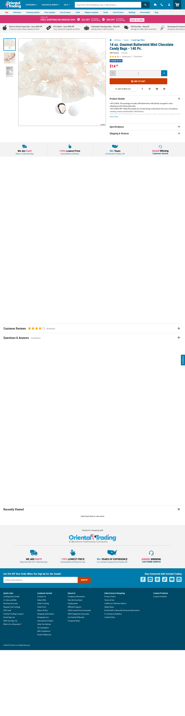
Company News (74, 621)
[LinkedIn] (150, 579)
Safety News (109, 607)
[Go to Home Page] (111, 40)
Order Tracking (43, 603)
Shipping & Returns (119, 133)
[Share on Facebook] (142, 88)
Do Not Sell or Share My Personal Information (122, 610)
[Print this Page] (164, 88)
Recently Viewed (13, 509)
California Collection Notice (115, 603)
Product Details (117, 98)
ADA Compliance (43, 631)
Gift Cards (7, 610)
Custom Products (160, 596)
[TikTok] (164, 579)
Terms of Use (109, 600)
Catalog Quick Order (11, 596)
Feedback (183, 360)
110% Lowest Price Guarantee (79, 610)
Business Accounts (10, 603)
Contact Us (41, 596)
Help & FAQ (41, 600)
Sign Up (84, 580)
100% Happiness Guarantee (78, 614)
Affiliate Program (74, 607)
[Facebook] (143, 579)
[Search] (145, 5)
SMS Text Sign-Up (10, 621)
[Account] (169, 4)
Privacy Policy (110, 596)
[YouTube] (171, 579)
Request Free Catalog (11, 607)
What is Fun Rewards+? (12, 624)
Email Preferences (44, 634)
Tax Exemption (43, 627)
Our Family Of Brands (76, 617)
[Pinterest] (157, 579)
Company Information (76, 596)
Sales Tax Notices (44, 624)
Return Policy (42, 610)
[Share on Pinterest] (150, 88)
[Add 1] (164, 73)
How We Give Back (75, 600)
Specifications (117, 126)
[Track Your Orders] (155, 4)
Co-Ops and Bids (9, 600)
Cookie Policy (109, 617)
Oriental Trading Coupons (13, 614)
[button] (62, 82)
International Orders (45, 621)
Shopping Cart (43, 617)
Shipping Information (45, 614)
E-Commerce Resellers (113, 614)
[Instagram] (179, 579)
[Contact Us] (162, 4)
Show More (114, 116)
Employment (73, 603)
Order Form (41, 607)
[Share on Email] (157, 88)
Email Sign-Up (9, 617)
